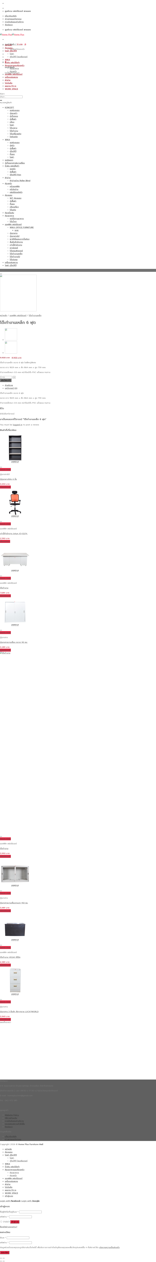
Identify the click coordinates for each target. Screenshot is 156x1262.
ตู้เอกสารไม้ (14, 236)
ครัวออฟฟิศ (15, 186)
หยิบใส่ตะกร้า (5, 380)
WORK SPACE (11, 89)
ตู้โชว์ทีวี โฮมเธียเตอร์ (18, 56)
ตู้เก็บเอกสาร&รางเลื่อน (15, 163)
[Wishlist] (1, 467)
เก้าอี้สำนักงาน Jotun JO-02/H (14, 533)
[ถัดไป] (4, 1261)
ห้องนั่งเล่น (9, 212)
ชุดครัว (12, 168)
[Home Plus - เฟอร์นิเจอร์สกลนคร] (12, 34)
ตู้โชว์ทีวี (13, 151)
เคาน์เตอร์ (14, 247)
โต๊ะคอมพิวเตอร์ (16, 250)
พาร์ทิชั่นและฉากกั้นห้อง (19, 239)
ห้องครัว (13, 71)
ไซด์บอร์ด (14, 136)
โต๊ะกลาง (13, 128)
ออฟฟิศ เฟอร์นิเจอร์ (13, 74)
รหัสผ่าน (4, 1216)
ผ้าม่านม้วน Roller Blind (20, 180)
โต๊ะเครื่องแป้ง (15, 133)
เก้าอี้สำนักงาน (16, 245)
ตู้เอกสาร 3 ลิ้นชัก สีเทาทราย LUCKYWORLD (19, 1011)
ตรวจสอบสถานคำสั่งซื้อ (15, 1123)
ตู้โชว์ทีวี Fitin (15, 174)
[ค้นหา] (1, 100)
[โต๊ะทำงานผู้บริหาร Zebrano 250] (11, 352)
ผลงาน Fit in (10, 86)
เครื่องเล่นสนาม (11, 77)
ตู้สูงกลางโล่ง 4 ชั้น (8, 479)
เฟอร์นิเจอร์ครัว (16, 192)
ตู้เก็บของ (14, 116)
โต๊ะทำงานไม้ (15, 256)
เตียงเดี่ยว (14, 206)
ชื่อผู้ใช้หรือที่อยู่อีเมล (9, 1211)
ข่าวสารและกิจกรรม (13, 19)
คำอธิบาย (9, 385)
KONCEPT (9, 107)
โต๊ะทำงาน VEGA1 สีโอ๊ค (10, 957)
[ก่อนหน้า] (1, 1261)
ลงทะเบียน (4, 1252)
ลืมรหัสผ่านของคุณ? (8, 1226)
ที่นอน (12, 154)
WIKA (7, 59)
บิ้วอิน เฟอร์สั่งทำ (12, 62)
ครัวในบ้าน (14, 189)
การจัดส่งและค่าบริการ (14, 21)
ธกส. (17, 230)
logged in (17, 424)
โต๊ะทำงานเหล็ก (16, 253)
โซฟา (12, 53)
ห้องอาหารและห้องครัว (14, 65)
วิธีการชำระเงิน (11, 1118)
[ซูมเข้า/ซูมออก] (4, 1258)
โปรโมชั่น (8, 83)
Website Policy (12, 1115)
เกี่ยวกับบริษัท (11, 16)
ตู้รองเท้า (13, 113)
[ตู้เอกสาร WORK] (11, 339)
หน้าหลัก (8, 45)
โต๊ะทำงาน (14, 130)
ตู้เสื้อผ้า (13, 119)
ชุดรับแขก (9, 160)
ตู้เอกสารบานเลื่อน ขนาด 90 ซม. (14, 642)
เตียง (12, 122)
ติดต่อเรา (9, 24)
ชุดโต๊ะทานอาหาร (17, 218)
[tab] (80, 385)
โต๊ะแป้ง (13, 209)
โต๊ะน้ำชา (13, 221)
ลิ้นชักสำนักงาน (16, 242)
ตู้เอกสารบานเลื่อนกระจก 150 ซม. (14, 902)
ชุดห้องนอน (15, 110)
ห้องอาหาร (14, 68)
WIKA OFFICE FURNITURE (22, 227)
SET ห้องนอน (15, 198)
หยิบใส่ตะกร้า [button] (5, 487)
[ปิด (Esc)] (1, 1258)
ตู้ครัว (12, 145)
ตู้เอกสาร (13, 233)
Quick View (5, 469)
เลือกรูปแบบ (5, 541)
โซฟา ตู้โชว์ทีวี (11, 50)
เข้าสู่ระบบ (14, 1222)
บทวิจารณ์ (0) (11, 388)
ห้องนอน (8, 48)
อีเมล (3, 1237)
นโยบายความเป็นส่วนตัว (109, 1247)
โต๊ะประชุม (14, 259)
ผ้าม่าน (7, 80)
